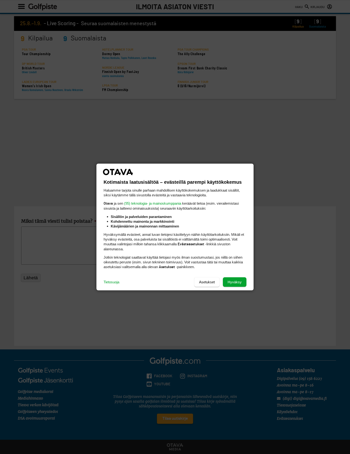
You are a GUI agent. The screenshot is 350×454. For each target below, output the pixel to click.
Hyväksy (235, 282)
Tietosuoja (111, 282)
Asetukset (207, 282)
